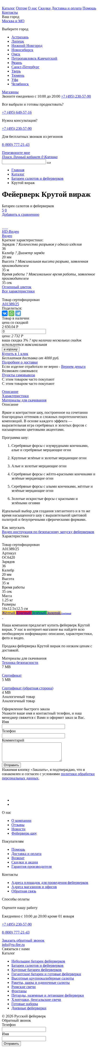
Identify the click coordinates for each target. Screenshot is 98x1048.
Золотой (54, 613)
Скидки (44, 8)
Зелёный (39, 613)
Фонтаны (19, 991)
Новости (18, 829)
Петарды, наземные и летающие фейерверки (47, 995)
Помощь (89, 8)
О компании (21, 821)
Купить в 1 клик (15, 354)
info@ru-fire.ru (13, 945)
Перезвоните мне (16, 153)
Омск (15, 54)
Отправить (11, 765)
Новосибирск (22, 50)
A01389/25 (10, 304)
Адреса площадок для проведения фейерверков (49, 883)
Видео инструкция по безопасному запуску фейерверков (48, 532)
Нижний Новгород (26, 46)
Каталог (8, 8)
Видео (7, 236)
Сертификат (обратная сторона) (27, 688)
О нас (32, 8)
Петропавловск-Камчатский (34, 58)
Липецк (17, 41)
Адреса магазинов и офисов (34, 887)
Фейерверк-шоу (24, 833)
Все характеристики (18, 291)
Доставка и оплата (67, 8)
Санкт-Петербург (25, 67)
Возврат (17, 858)
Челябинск (20, 84)
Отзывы (17, 825)
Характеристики (15, 396)
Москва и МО (13, 21)
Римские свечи (23, 987)
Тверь (16, 71)
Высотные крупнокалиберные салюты (42, 978)
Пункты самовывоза (18, 375)
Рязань (16, 63)
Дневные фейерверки (28, 1008)
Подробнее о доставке (20, 362)
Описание (10, 392)
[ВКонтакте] (5, 313)
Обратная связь (23, 891)
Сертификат (12, 675)
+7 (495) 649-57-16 (17, 112)
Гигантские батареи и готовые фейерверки (46, 974)
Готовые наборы (24, 1004)
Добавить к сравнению (20, 214)
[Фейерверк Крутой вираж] (2, 227)
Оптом (21, 8)
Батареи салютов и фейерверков (37, 965)
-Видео (10, 231)
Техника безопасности (20, 663)
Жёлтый (9, 613)
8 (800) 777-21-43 (15, 145)
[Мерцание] (2, 617)
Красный (24, 613)
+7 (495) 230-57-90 (17, 128)
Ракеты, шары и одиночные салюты (40, 983)
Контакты (10, 12)
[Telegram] (18, 313)
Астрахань (20, 37)
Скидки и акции (24, 862)
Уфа (14, 80)
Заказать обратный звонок (23, 940)
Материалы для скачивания (24, 400)
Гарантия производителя (31, 866)
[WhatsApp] (11, 313)
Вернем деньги (73, 366)
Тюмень (17, 75)
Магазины (10, 92)
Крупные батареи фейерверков (36, 970)
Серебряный (66, 613)
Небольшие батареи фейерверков (38, 961)
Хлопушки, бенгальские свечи (36, 1000)
